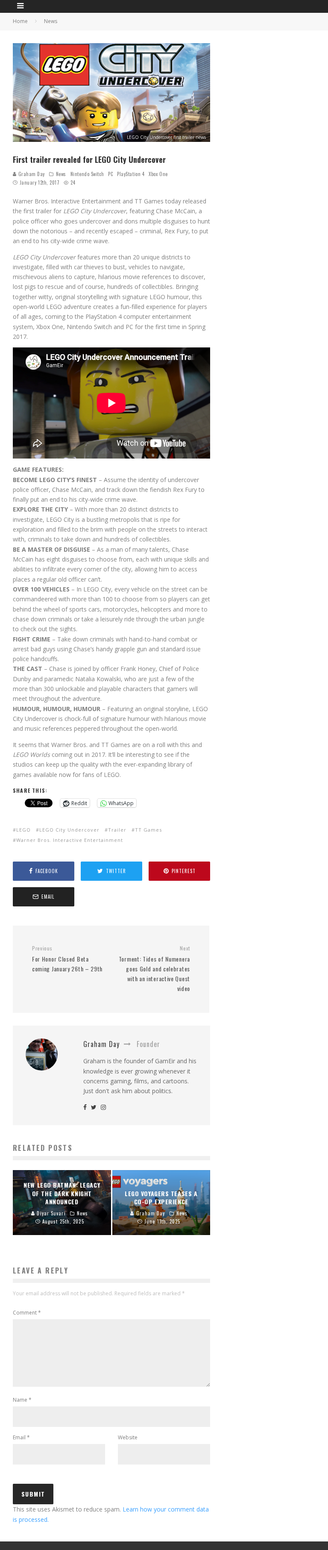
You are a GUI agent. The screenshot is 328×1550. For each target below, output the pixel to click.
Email (21, 1437)
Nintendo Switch (87, 174)
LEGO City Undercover (69, 829)
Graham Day (31, 174)
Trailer (117, 829)
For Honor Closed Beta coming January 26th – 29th (67, 959)
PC (110, 174)
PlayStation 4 (130, 174)
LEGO (23, 829)
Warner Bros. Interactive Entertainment (69, 840)
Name (22, 1399)
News (61, 174)
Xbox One (158, 174)
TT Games (148, 829)
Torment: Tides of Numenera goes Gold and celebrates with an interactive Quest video (154, 969)
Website (128, 1437)
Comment (27, 1312)
